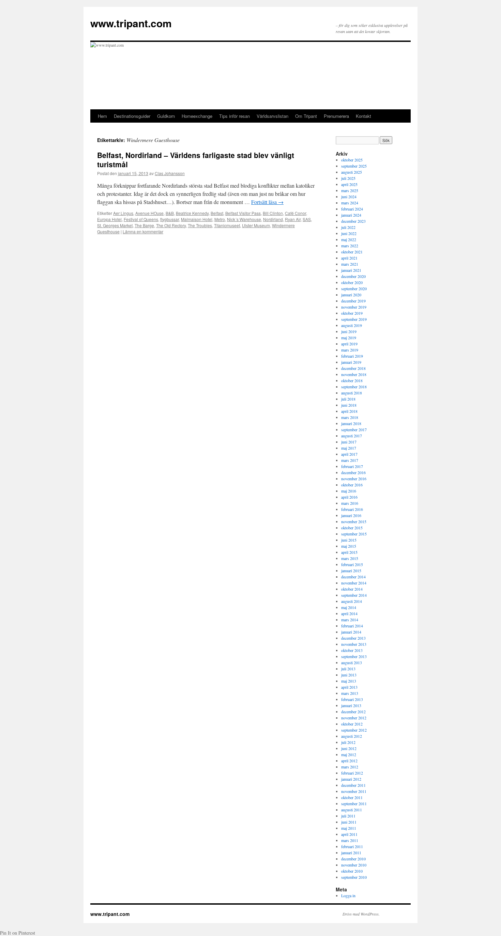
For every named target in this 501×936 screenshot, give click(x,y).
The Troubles (200, 225)
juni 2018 (348, 405)
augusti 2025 (351, 172)
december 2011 (353, 785)
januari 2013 (351, 705)
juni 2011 (348, 822)
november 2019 (353, 307)
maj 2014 (348, 607)
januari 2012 (351, 779)
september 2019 (354, 319)
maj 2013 (348, 681)
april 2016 (349, 497)
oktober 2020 (352, 282)
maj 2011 (348, 828)
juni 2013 (348, 674)
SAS (307, 219)
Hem (102, 116)
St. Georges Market (115, 225)
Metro (219, 219)
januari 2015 (351, 570)
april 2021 (349, 258)
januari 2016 (351, 515)
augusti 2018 (351, 392)
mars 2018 (349, 417)
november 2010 (353, 865)
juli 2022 (348, 227)
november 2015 (353, 521)
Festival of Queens (141, 219)
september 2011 (354, 803)
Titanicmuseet (227, 225)
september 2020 (354, 288)
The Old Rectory (171, 225)
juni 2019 (348, 331)
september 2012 (354, 730)
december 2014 (353, 576)
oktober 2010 (352, 871)
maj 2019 (348, 337)
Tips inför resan (234, 116)
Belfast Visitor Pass (243, 213)
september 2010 (354, 877)
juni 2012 (348, 748)
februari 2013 (352, 699)
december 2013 (353, 638)
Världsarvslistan (272, 116)
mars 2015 (349, 558)
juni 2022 (348, 233)
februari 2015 (352, 564)
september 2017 (354, 429)
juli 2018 (348, 399)
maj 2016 (348, 491)
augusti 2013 (351, 662)
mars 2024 (349, 202)
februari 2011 (352, 846)
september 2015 (354, 533)
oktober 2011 (352, 797)
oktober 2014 (352, 589)
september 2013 (354, 656)
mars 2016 (349, 503)
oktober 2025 (352, 159)
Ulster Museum (256, 225)
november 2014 (353, 583)
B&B (170, 213)
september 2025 (354, 166)
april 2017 (349, 454)
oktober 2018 (352, 380)
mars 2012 (349, 766)
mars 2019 (349, 350)
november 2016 (353, 478)
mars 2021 (349, 264)
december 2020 (353, 276)
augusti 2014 (351, 601)
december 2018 (353, 368)
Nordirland (273, 219)
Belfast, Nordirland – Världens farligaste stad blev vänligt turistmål (195, 159)
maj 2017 (348, 448)
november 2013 (353, 644)
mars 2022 (349, 245)
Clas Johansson (170, 173)
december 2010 (353, 858)
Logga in (348, 895)
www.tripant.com (131, 23)
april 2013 (349, 687)
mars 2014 (349, 619)
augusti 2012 (351, 736)
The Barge (144, 225)
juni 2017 (348, 441)
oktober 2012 (352, 724)
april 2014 (349, 613)
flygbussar (169, 219)
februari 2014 (352, 625)
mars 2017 (349, 460)
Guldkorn (166, 116)
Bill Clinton (273, 213)
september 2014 (354, 595)
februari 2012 (352, 773)
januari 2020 (351, 294)
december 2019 (353, 300)
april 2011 (349, 834)
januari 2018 (351, 423)
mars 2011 (349, 840)
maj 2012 (348, 754)
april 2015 (349, 552)
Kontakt (363, 116)
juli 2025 (348, 178)
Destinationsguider (132, 116)
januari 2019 (351, 362)
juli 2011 (348, 815)
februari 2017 (352, 466)
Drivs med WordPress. (361, 914)
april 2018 (349, 411)
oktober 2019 (352, 313)
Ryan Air (293, 219)
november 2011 (353, 791)
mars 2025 (349, 190)
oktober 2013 (352, 650)
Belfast (217, 213)
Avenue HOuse (149, 213)
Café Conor (295, 213)
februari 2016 (352, 509)
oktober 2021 (352, 251)
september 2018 (354, 386)
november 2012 (353, 717)
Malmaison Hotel (196, 219)
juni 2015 (348, 540)
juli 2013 (348, 668)
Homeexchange (197, 116)
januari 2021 (351, 270)
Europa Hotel (109, 219)
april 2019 (349, 343)
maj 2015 (348, 546)
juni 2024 (348, 196)
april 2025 (349, 184)
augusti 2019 (351, 325)
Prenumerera (336, 116)
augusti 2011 (351, 809)
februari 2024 (352, 209)
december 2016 (353, 472)
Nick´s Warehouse (244, 219)
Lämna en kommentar (143, 231)
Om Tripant (306, 116)
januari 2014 (351, 632)
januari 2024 (351, 215)
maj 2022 (348, 239)
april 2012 (349, 760)
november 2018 (353, 374)
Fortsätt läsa (267, 201)
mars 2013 (349, 693)
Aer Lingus (123, 213)
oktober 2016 (352, 484)
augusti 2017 (351, 435)
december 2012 (353, 711)
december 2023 (353, 221)
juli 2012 (348, 742)
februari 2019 (352, 356)
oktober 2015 (352, 527)
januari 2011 (351, 852)
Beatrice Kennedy (192, 213)
